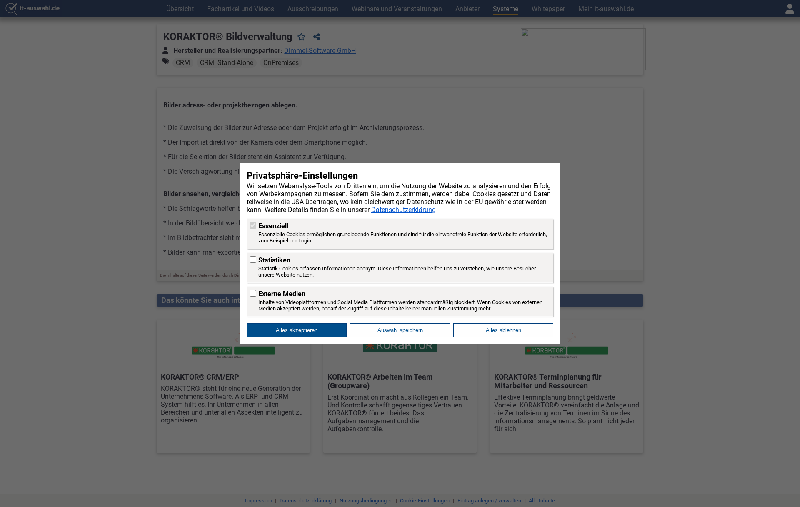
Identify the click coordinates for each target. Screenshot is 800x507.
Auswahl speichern (400, 330)
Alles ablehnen (503, 330)
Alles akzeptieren (297, 330)
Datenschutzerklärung (403, 210)
